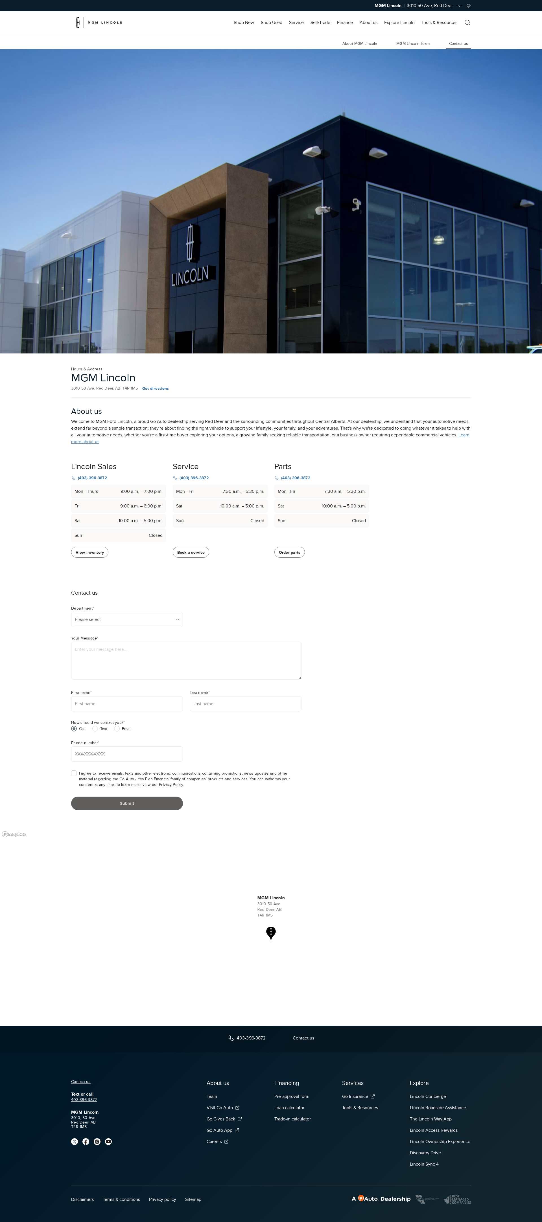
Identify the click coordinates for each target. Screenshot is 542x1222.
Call (82, 729)
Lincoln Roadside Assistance (438, 1107)
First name (81, 693)
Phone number (85, 743)
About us (368, 22)
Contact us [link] (458, 43)
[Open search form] (467, 22)
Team (212, 1096)
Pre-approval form (291, 1096)
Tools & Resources (439, 22)
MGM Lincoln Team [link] (413, 43)
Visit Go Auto (220, 1107)
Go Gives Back (221, 1119)
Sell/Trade (320, 22)
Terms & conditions (121, 1199)
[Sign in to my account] (468, 5)
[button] (271, 935)
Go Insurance (355, 1096)
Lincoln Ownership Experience (440, 1141)
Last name (200, 693)
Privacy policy (162, 1199)
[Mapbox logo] (14, 834)
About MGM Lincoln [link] (359, 43)
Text (104, 729)
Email (126, 729)
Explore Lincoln (399, 22)
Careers (214, 1141)
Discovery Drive (425, 1152)
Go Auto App (219, 1130)
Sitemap (193, 1199)
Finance (345, 22)
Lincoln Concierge (428, 1096)
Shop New (244, 22)
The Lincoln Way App (431, 1119)
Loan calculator (289, 1107)
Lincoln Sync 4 (424, 1164)
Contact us (81, 1082)
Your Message (85, 638)
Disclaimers (82, 1199)
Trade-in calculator (292, 1119)
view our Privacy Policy (163, 785)
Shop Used (271, 22)
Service (296, 22)
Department (82, 608)
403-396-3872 (84, 1100)
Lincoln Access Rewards (434, 1130)
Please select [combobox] (88, 619)
